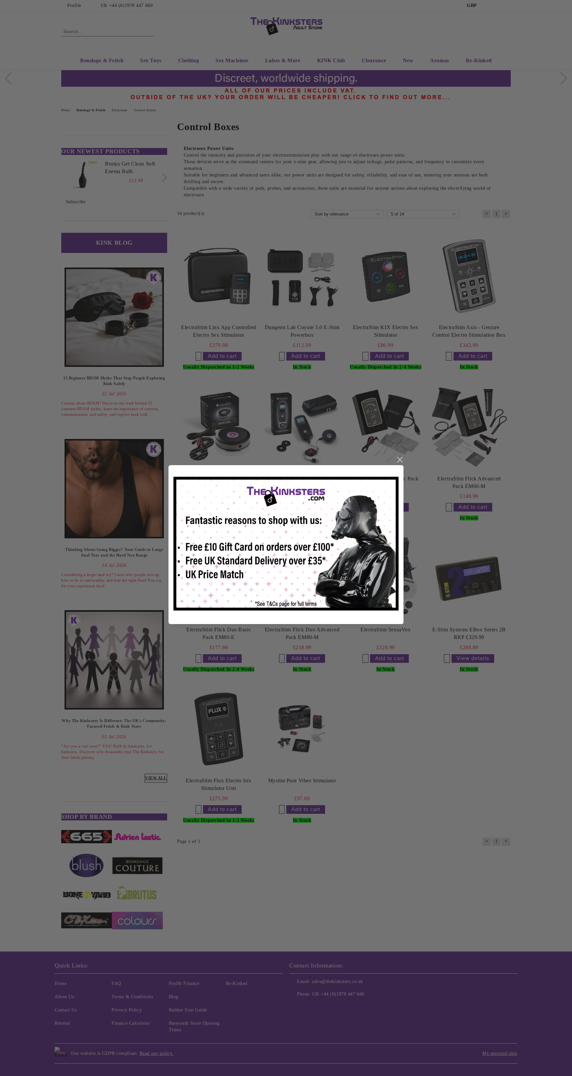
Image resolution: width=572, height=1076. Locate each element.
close (400, 460)
